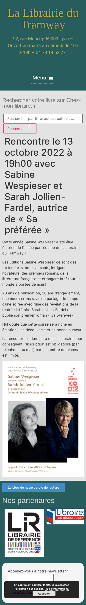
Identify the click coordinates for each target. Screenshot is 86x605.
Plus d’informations (57, 588)
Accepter (44, 593)
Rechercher (17, 128)
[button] (43, 78)
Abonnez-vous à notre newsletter (38, 571)
